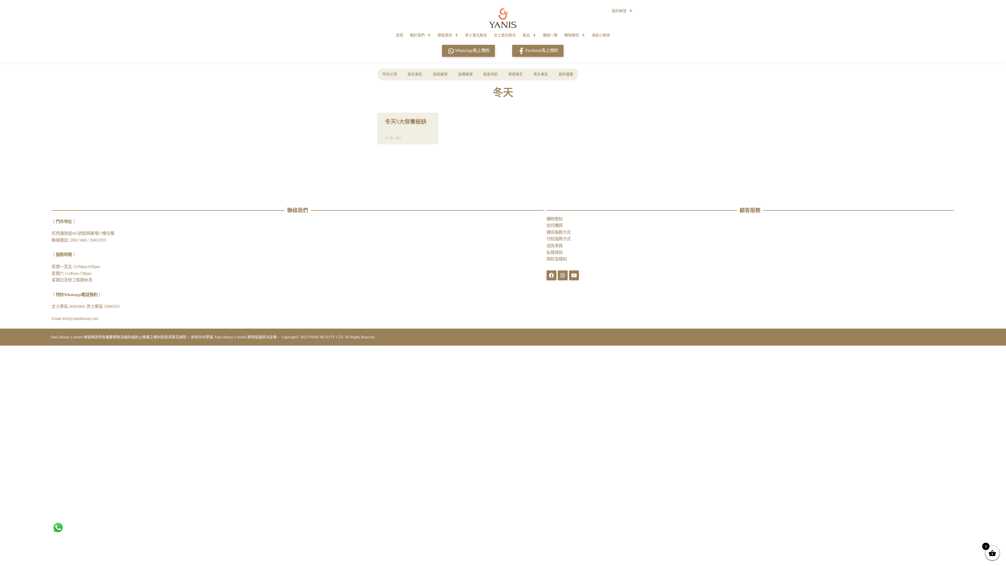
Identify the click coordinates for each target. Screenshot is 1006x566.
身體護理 (465, 74)
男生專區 (540, 74)
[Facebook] (551, 275)
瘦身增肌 (490, 74)
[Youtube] (574, 275)
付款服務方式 (558, 239)
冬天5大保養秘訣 (406, 121)
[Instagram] (563, 275)
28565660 (77, 306)
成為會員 (554, 245)
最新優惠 (566, 74)
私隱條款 (554, 252)
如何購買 (554, 225)
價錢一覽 (550, 35)
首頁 (399, 35)
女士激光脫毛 (505, 35)
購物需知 (571, 35)
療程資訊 (445, 35)
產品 (526, 35)
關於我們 (417, 35)
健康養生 (515, 74)
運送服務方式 (558, 232)
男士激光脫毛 (476, 35)
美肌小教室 (601, 35)
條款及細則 (556, 259)
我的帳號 (619, 11)
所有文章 (389, 74)
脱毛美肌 (415, 74)
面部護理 (440, 74)
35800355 (111, 306)
